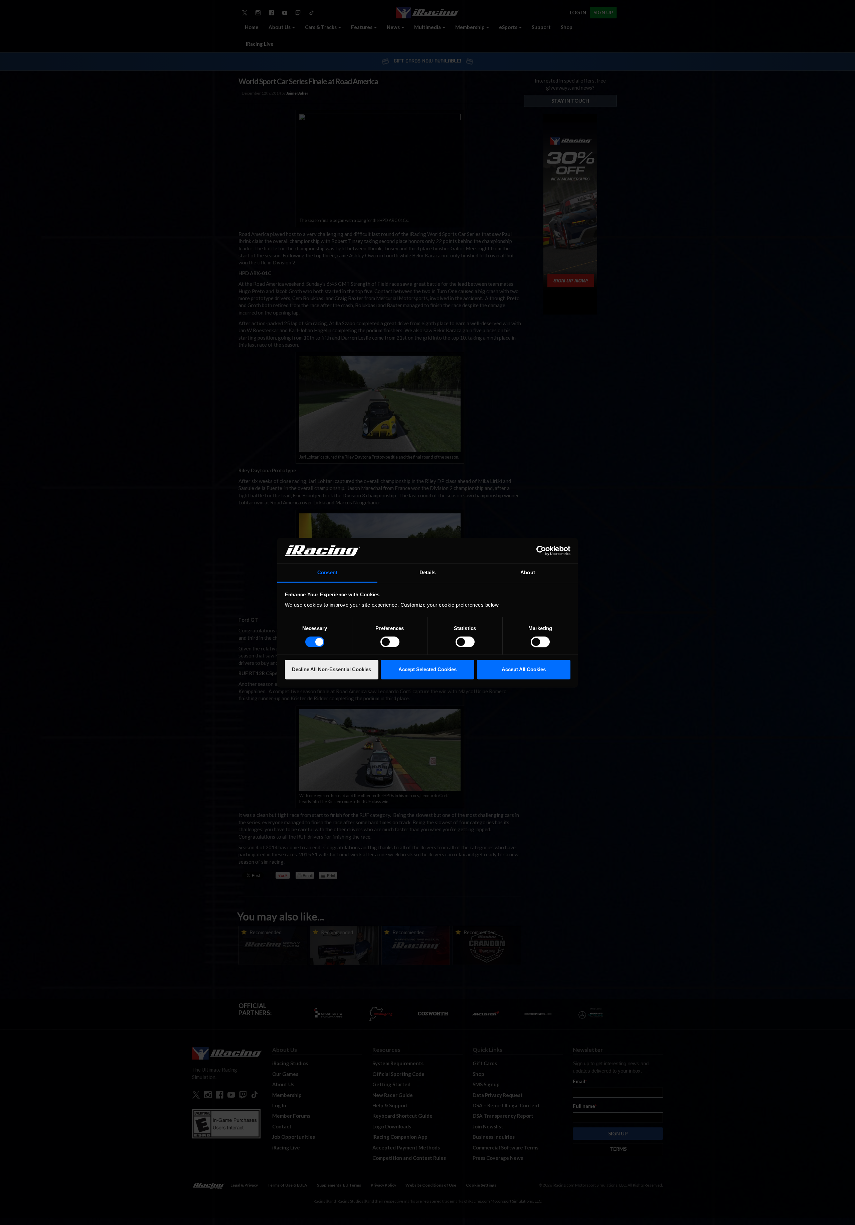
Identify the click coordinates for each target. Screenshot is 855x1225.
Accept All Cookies (524, 669)
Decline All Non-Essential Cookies (331, 669)
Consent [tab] (327, 573)
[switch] (389, 641)
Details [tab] (427, 573)
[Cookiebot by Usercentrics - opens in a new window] (541, 550)
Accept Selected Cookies (427, 669)
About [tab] (527, 573)
